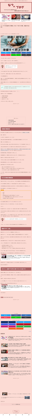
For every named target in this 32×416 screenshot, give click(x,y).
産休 (12, 297)
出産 (5, 297)
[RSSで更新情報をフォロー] (16, 329)
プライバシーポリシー (16, 413)
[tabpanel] (6, 18)
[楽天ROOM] (8, 326)
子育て (2, 297)
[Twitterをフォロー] (23, 322)
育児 (9, 297)
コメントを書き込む (16, 404)
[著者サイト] (8, 322)
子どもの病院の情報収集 (12, 121)
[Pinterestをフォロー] (23, 324)
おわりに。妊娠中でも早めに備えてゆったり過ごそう (16, 124)
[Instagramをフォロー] (8, 324)
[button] (29, 203)
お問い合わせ (26, 413)
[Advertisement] (16, 30)
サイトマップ (6, 413)
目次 (14, 118)
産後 (7, 297)
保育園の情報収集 (11, 120)
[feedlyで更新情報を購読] (23, 326)
